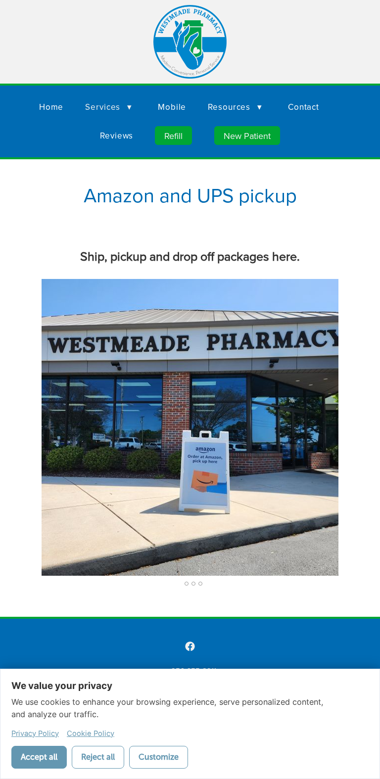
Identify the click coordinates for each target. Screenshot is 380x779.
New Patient (247, 136)
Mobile (172, 107)
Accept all (39, 757)
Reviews (116, 135)
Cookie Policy (90, 733)
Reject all (98, 757)
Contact (303, 107)
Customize (159, 757)
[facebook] (190, 646)
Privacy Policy (35, 733)
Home (51, 107)
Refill (173, 136)
